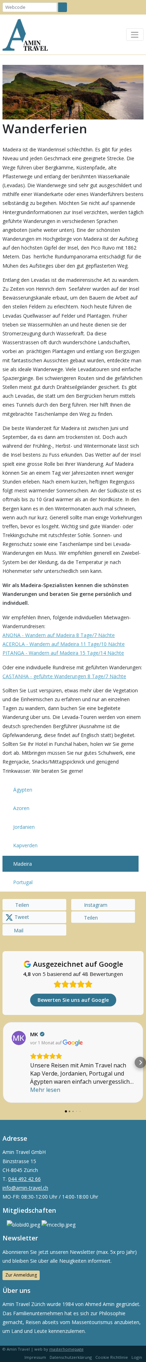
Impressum (35, 1357)
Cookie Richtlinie (111, 1357)
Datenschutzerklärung (71, 1357)
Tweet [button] (21, 917)
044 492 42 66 (24, 1179)
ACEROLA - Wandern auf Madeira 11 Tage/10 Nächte (63, 644)
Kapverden (25, 845)
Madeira (22, 863)
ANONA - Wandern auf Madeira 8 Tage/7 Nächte (58, 635)
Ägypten (22, 789)
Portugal (23, 882)
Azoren (21, 808)
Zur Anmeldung (21, 1275)
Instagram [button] (95, 905)
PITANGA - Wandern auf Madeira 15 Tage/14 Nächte (63, 652)
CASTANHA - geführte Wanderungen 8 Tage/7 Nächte (64, 676)
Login (136, 1357)
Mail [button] (18, 930)
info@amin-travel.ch (25, 1187)
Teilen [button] (21, 905)
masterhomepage (66, 1349)
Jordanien (24, 827)
